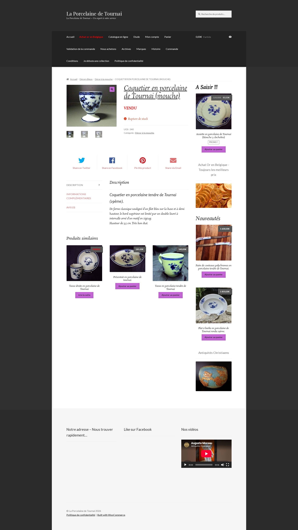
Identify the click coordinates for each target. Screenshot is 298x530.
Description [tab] (74, 184)
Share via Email (173, 167)
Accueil (70, 36)
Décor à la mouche (104, 79)
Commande (172, 48)
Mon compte (152, 36)
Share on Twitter (81, 167)
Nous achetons (108, 48)
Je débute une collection (96, 60)
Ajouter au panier (127, 286)
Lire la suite (84, 295)
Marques (141, 48)
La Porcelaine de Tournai (94, 13)
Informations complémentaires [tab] (78, 196)
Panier (167, 36)
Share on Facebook (112, 167)
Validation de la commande (80, 48)
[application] (206, 454)
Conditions (72, 60)
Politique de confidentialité (129, 60)
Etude (136, 36)
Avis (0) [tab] (70, 207)
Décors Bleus (86, 79)
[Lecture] (185, 464)
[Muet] (222, 464)
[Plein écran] (227, 464)
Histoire (155, 48)
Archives (126, 48)
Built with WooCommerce (111, 514)
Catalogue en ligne (118, 36)
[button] (112, 89)
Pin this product (142, 167)
